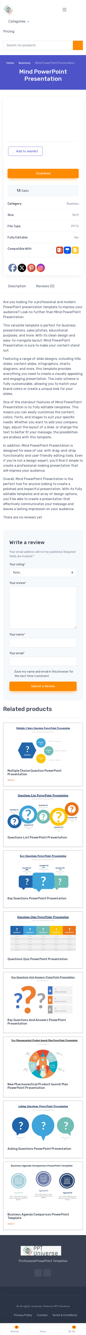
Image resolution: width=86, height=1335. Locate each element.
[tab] (17, 286)
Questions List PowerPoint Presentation (37, 837)
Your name (17, 634)
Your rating (17, 564)
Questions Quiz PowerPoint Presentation (38, 959)
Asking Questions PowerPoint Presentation (39, 1149)
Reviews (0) (45, 286)
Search (78, 46)
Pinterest (38, 1273)
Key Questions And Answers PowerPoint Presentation (37, 1021)
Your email (17, 653)
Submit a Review (43, 686)
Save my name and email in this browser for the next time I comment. (43, 674)
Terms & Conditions (64, 1315)
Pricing (8, 31)
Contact (42, 1315)
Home (10, 62)
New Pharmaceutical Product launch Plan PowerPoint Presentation (38, 1086)
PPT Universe (62, 1306)
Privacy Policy (23, 1315)
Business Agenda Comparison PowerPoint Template (38, 1216)
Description (17, 286)
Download (43, 173)
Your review (17, 583)
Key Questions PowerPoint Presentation (37, 898)
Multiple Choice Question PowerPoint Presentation (35, 772)
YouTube (47, 1273)
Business (24, 62)
